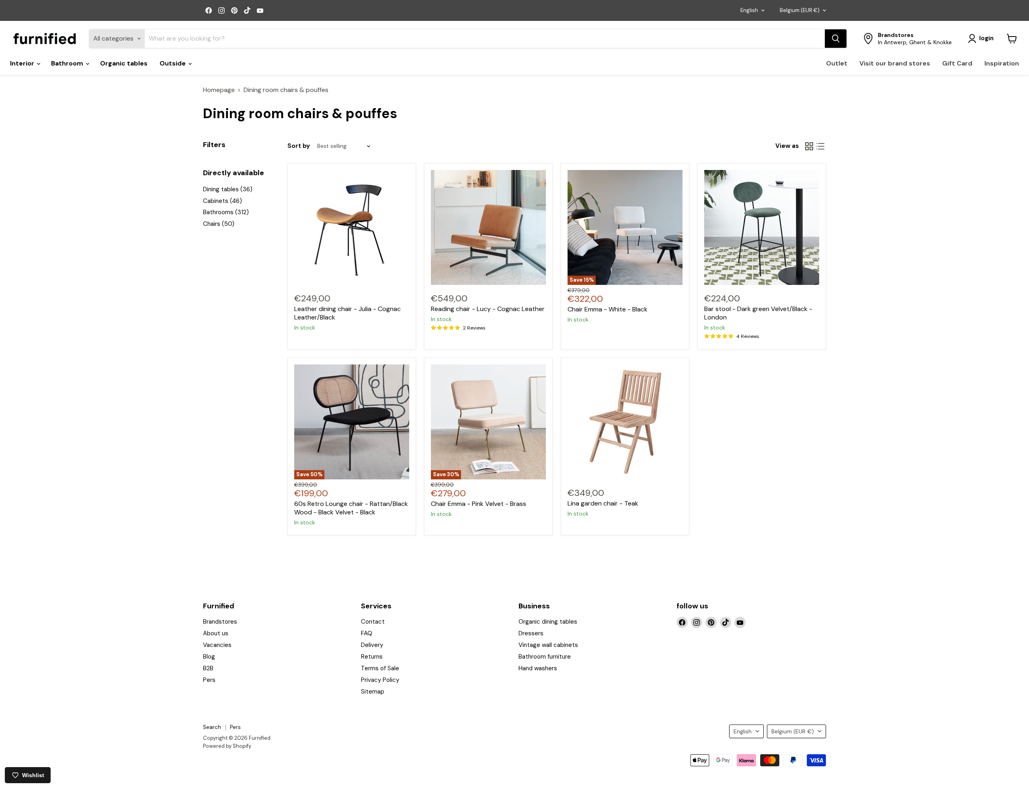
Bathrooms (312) (226, 212)
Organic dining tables (548, 622)
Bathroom (68, 63)
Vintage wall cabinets (548, 645)
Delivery (372, 645)
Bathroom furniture (545, 657)
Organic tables (124, 63)
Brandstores (220, 622)
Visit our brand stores (894, 63)
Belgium (800, 10)
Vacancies (217, 645)
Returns (372, 657)
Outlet (836, 63)
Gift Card (957, 63)
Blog (209, 657)
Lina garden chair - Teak (603, 503)
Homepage (219, 90)
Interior (23, 63)
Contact (373, 622)
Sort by (298, 146)
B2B (208, 668)
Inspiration (1001, 63)
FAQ (366, 633)
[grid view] (809, 146)
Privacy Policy (380, 680)
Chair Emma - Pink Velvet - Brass (478, 503)
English (749, 10)
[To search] (836, 38)
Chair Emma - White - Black (608, 309)
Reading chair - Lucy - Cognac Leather (488, 309)
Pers (209, 680)
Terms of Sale (380, 668)
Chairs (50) (218, 224)
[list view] (820, 146)
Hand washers (538, 668)
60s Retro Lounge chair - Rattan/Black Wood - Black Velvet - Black (351, 507)
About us (215, 633)
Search (212, 727)
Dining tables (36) (227, 189)
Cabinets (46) (222, 201)
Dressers (531, 633)
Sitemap (372, 692)
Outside (173, 63)
